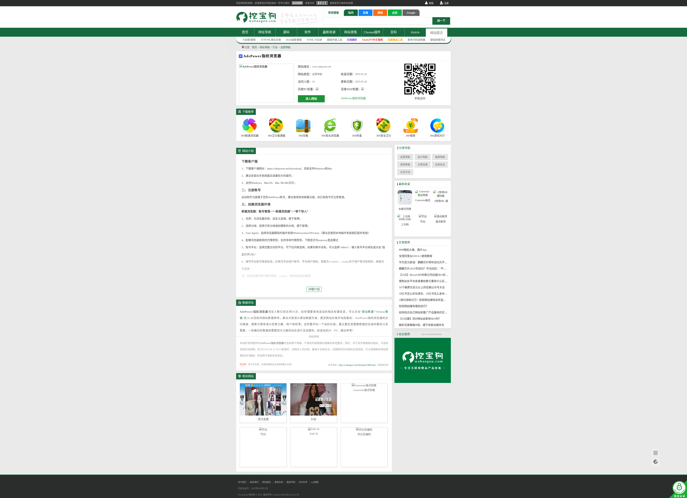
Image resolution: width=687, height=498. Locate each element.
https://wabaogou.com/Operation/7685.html (357, 365)
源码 (286, 32)
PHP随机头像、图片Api (414, 249)
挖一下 (441, 20)
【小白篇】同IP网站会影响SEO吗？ (421, 318)
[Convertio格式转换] (422, 193)
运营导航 (286, 47)
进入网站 (311, 98)
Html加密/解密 (294, 39)
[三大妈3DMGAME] (404, 217)
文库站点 (440, 164)
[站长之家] (422, 382)
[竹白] (422, 216)
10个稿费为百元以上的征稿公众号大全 (423, 287)
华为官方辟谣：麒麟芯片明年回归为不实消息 (427, 262)
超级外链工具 (334, 39)
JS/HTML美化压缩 (271, 39)
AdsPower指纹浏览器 (353, 98)
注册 (446, 3)
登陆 (431, 3)
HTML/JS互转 (314, 39)
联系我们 (254, 482)
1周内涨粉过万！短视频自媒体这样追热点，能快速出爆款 (434, 299)
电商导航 (440, 157)
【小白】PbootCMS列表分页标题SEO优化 (424, 274)
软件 (307, 32)
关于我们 (242, 482)
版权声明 (291, 482)
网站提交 (436, 33)
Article (415, 32)
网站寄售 (350, 32)
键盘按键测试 (437, 39)
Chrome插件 (372, 32)
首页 (245, 32)
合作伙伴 (303, 482)
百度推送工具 (395, 39)
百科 (393, 32)
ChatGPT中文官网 (372, 39)
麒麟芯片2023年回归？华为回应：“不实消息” (427, 268)
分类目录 (423, 164)
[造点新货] (440, 216)
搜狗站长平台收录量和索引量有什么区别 (424, 281)
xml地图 (314, 482)
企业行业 (405, 172)
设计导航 (423, 157)
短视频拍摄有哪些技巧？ (415, 306)
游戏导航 (405, 164)
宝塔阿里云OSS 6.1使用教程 (416, 256)
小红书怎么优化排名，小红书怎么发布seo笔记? (428, 293)
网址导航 (264, 32)
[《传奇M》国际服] (440, 194)
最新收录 (329, 32)
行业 (275, 47)
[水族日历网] (404, 197)
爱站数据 (368, 311)
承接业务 (278, 482)
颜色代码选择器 (416, 39)
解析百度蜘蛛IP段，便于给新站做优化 (422, 325)
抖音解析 (352, 39)
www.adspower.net (321, 66)
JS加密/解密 (249, 39)
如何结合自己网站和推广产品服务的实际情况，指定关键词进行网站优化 (443, 312)
